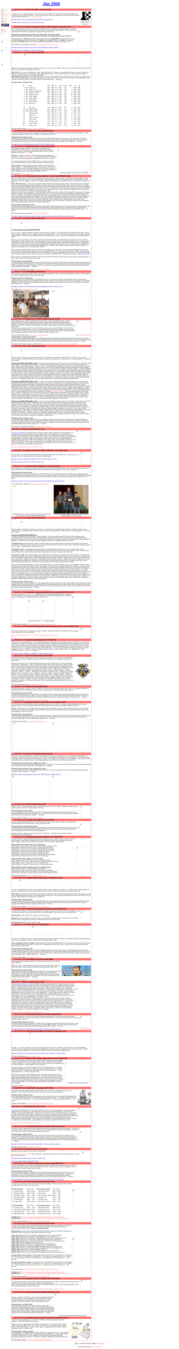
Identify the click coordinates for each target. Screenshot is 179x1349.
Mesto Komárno (85, 1028)
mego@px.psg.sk (96, 1346)
